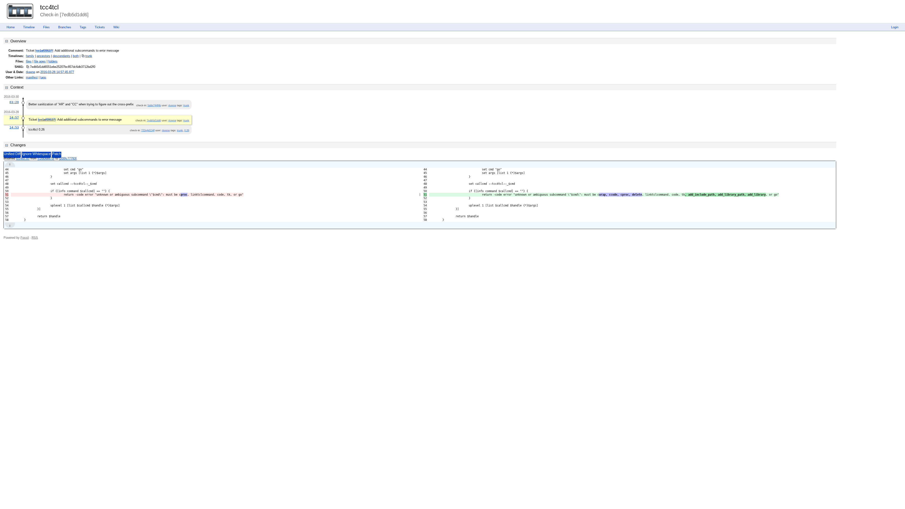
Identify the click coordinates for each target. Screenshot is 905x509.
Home (11, 27)
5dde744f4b (154, 105)
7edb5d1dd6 (154, 120)
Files (46, 27)
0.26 (186, 130)
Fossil (25, 237)
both (76, 56)
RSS (35, 237)
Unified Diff (12, 154)
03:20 (14, 102)
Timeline (29, 27)
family (30, 56)
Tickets (100, 27)
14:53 (14, 127)
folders (53, 61)
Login (894, 27)
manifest (32, 77)
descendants (61, 56)
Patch (56, 154)
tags (43, 77)
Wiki (116, 27)
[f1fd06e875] (45, 158)
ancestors (43, 56)
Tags (83, 27)
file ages (40, 61)
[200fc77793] (68, 158)
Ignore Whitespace (36, 154)
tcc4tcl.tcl (22, 158)
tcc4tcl (49, 7)
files (29, 61)
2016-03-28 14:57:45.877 (57, 72)
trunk (88, 56)
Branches (64, 27)
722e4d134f (148, 130)
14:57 (14, 117)
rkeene (30, 72)
